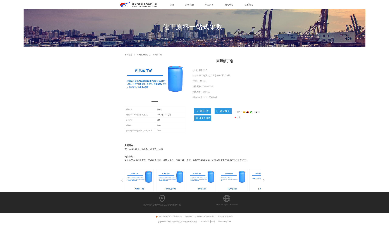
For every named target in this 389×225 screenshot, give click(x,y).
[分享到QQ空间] (244, 112)
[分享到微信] (251, 112)
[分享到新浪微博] (247, 112)
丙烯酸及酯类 (142, 55)
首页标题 (128, 55)
